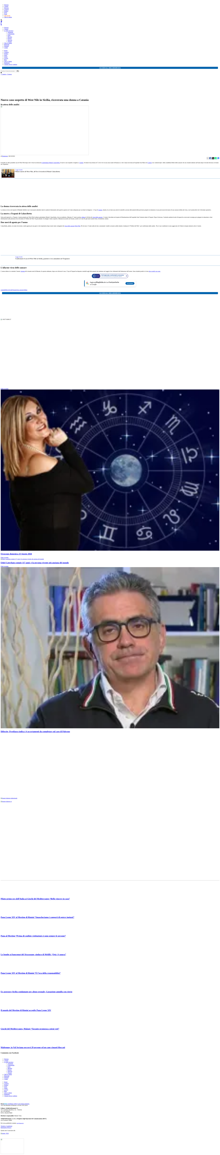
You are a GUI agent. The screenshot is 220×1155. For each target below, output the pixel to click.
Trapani (10, 41)
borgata (23, 271)
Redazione (5, 156)
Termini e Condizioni (6, 1126)
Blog (5, 60)
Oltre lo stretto (8, 17)
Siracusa (6, 8)
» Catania (3, 74)
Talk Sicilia (7, 15)
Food (5, 14)
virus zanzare (20, 290)
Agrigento (10, 32)
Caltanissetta (11, 34)
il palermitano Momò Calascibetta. (50, 162)
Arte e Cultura (8, 61)
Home (5, 50)
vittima (83, 217)
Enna (9, 35)
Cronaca (6, 9)
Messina (10, 37)
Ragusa (10, 38)
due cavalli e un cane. (155, 271)
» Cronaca (9, 74)
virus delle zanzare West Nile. (72, 226)
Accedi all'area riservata (110, 68)
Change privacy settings (10, 64)
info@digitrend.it (20, 1123)
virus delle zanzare (97, 217)
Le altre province (8, 30)
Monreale (6, 44)
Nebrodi (6, 46)
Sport (5, 12)
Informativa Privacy (6, 1127)
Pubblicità (7, 63)
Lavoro (6, 58)
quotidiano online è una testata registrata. (15, 1104)
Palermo (6, 5)
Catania (6, 6)
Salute (5, 57)
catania (2, 290)
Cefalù (6, 47)
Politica (6, 11)
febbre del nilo (8, 290)
